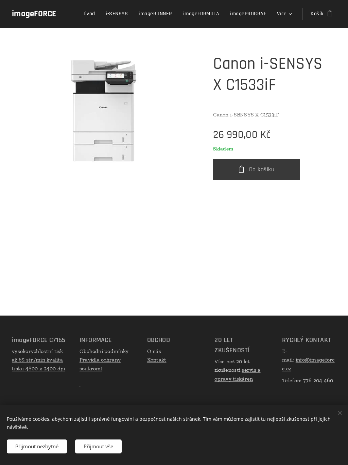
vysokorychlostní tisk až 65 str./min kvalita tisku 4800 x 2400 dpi (38, 360)
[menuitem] (91, 13)
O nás (154, 351)
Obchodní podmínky (104, 351)
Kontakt (157, 359)
